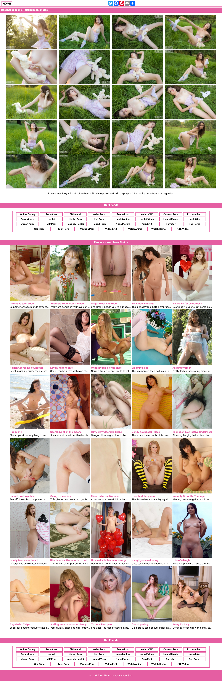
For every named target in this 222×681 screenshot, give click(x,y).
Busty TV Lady (181, 624)
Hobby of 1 (16, 431)
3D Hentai (75, 214)
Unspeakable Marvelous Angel (109, 560)
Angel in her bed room (104, 303)
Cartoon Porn (170, 214)
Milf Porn (51, 223)
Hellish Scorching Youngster (26, 367)
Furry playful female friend (106, 431)
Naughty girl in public (22, 496)
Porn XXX (147, 223)
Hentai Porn (75, 219)
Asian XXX (147, 214)
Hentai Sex (195, 219)
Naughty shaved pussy (145, 560)
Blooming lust (140, 367)
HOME (7, 3)
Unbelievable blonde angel (106, 367)
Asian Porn (99, 214)
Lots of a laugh (181, 560)
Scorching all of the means (66, 431)
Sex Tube (39, 228)
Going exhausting (60, 496)
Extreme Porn (194, 214)
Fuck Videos (27, 219)
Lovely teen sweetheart (24, 560)
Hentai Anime (123, 219)
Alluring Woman (181, 367)
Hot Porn (99, 219)
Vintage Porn (87, 228)
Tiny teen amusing (143, 303)
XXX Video (183, 228)
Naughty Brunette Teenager (189, 496)
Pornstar (170, 223)
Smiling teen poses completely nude (71, 624)
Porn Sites (51, 214)
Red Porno (194, 223)
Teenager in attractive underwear (192, 431)
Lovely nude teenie (61, 367)
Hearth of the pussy (143, 496)
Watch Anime (134, 228)
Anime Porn (123, 214)
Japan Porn (27, 223)
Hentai (51, 219)
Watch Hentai (158, 228)
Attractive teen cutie (22, 303)
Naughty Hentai (75, 223)
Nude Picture (123, 223)
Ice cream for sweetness (187, 303)
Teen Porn (63, 228)
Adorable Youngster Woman (67, 303)
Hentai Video (147, 219)
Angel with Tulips (20, 624)
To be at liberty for (102, 624)
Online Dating (27, 214)
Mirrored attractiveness (105, 496)
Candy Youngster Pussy (146, 431)
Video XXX (111, 228)
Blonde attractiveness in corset (68, 560)
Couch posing (140, 624)
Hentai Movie (170, 219)
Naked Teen (99, 223)
